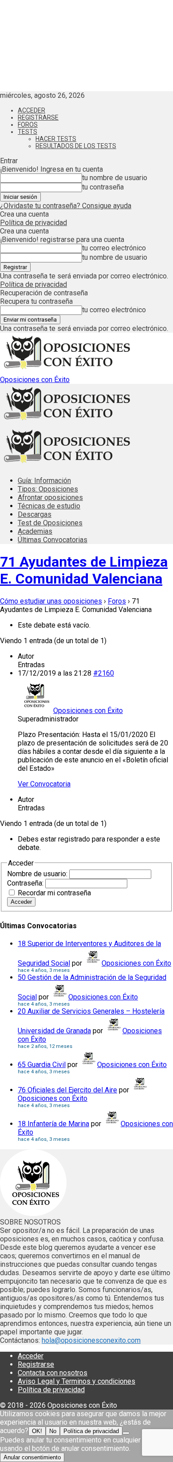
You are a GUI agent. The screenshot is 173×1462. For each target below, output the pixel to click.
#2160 (103, 673)
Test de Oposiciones (50, 523)
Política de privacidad (33, 222)
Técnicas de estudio (49, 506)
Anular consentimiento (32, 1457)
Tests (27, 131)
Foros (28, 124)
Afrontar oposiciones (50, 497)
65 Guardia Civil (42, 1064)
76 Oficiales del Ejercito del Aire (67, 1090)
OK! (37, 1431)
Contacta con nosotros (52, 1373)
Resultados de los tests (75, 145)
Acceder (31, 110)
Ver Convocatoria (44, 784)
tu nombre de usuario (114, 177)
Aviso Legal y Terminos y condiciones (76, 1381)
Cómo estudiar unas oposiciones (51, 601)
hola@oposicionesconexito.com (91, 1340)
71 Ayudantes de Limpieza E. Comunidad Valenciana (84, 570)
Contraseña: (26, 883)
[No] (126, 1433)
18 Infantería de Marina (53, 1124)
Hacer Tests (55, 138)
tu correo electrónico (114, 248)
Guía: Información (44, 480)
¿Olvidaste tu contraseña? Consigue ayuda (65, 205)
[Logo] (66, 422)
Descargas (34, 514)
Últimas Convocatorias (52, 540)
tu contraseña (103, 187)
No (52, 1431)
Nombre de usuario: (38, 874)
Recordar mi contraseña (54, 893)
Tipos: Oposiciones (48, 489)
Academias (35, 531)
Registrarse (38, 117)
